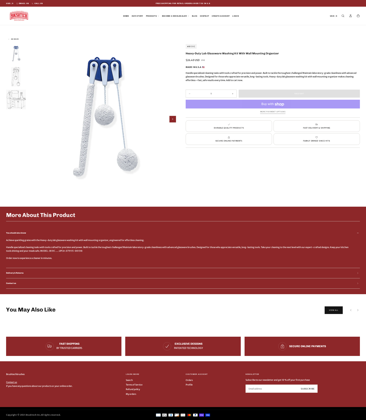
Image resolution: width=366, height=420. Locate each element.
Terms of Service (134, 384)
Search (129, 380)
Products (151, 16)
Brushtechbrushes (15, 374)
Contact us (11, 382)
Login (235, 16)
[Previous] (351, 310)
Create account (221, 16)
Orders (189, 380)
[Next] (358, 310)
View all (333, 310)
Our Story (137, 16)
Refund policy (133, 389)
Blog (194, 16)
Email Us (24, 3)
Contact (204, 16)
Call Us (39, 3)
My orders (131, 394)
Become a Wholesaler (174, 16)
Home (126, 16)
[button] (9, 3)
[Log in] (350, 16)
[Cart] (358, 16)
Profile (189, 384)
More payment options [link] (273, 112)
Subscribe (308, 388)
